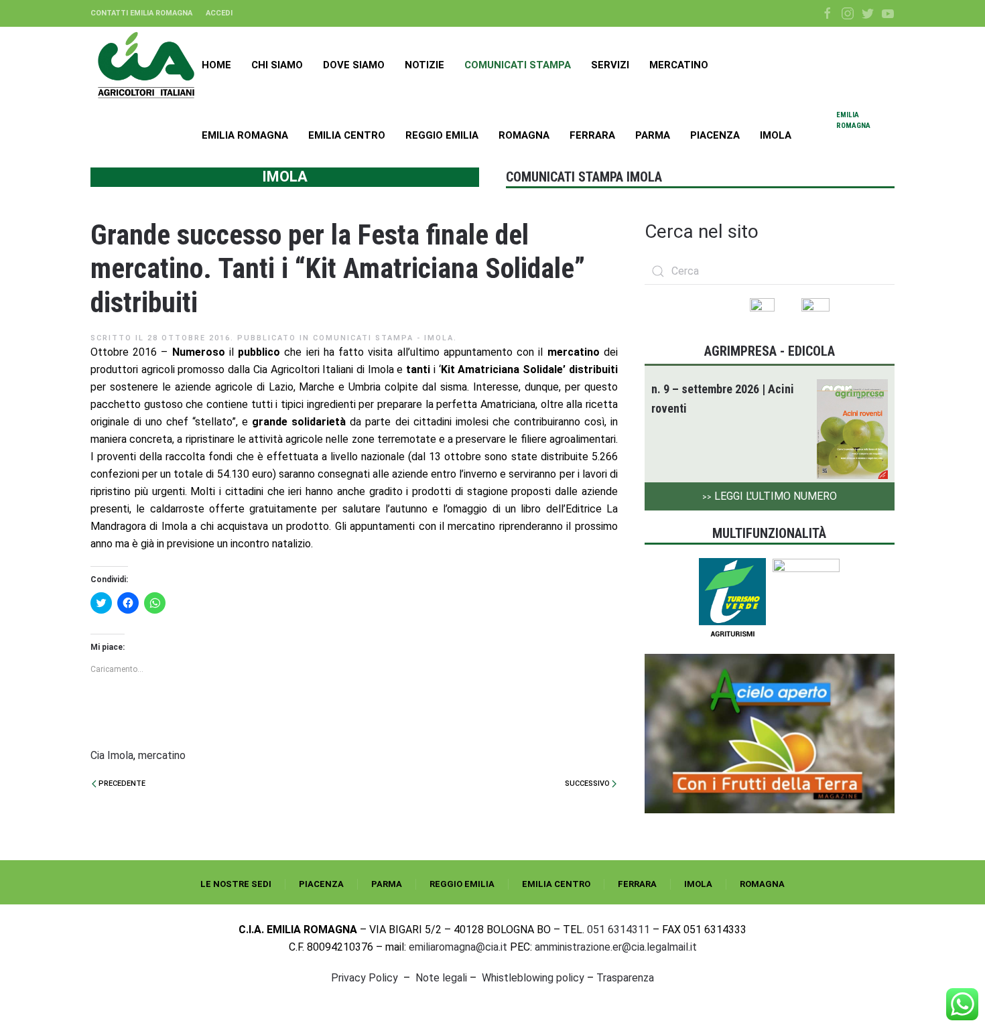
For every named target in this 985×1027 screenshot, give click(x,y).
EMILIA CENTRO (556, 884)
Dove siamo (354, 65)
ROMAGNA (762, 884)
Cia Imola (111, 755)
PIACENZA (321, 884)
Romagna (524, 135)
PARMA (386, 884)
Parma (652, 135)
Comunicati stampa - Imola (383, 338)
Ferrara (592, 135)
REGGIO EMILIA (462, 884)
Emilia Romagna (245, 135)
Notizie (424, 65)
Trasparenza (625, 977)
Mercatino (678, 65)
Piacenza (715, 135)
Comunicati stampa (517, 65)
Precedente (120, 783)
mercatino (162, 755)
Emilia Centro (346, 135)
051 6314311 (618, 929)
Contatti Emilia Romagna (141, 13)
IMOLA (698, 884)
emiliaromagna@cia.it (458, 947)
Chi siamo (277, 65)
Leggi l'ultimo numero (769, 496)
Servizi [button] (610, 65)
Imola (775, 135)
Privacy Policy (364, 977)
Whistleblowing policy (533, 977)
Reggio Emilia (441, 135)
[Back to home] (146, 65)
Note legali (441, 977)
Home (216, 65)
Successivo (588, 783)
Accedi (219, 13)
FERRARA (637, 884)
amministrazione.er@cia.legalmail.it (616, 947)
